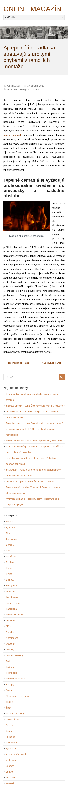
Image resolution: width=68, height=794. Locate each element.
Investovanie (12, 597)
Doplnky (10, 562)
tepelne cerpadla (12, 135)
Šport (8, 708)
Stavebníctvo (12, 719)
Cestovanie (11, 539)
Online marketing (14, 655)
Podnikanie (11, 673)
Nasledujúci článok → (53, 362)
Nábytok (10, 632)
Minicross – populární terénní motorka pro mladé (30, 481)
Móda (9, 626)
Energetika (25, 89)
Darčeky (10, 545)
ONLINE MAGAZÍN (32, 9)
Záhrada (10, 766)
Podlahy (10, 667)
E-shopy (10, 580)
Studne (9, 731)
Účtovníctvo (11, 742)
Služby (9, 702)
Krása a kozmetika (15, 614)
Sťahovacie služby (15, 713)
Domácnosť (13, 89)
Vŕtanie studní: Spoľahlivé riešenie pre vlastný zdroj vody (34, 440)
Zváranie (10, 777)
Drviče (9, 574)
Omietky (10, 649)
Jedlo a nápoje (13, 603)
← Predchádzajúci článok (16, 362)
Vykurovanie (12, 748)
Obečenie (11, 644)
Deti (8, 550)
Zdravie (9, 772)
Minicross (10, 620)
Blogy (9, 533)
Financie (10, 591)
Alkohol (9, 521)
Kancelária (11, 609)
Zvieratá (10, 783)
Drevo (9, 568)
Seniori (9, 690)
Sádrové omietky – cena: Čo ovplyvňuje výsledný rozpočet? (35, 406)
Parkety (9, 661)
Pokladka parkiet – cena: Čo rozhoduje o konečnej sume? (34, 423)
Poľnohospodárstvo (15, 678)
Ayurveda (10, 527)
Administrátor (13, 86)
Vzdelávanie (12, 760)
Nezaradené (12, 638)
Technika (36, 89)
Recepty (10, 684)
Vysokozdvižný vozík (16, 754)
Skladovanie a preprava (18, 696)
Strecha (10, 725)
